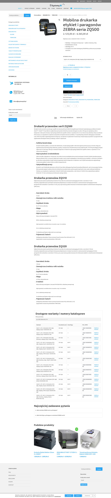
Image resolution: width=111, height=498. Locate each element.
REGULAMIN (12, 478)
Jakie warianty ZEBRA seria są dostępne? (46, 410)
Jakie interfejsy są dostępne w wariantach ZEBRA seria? (50, 415)
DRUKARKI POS (12, 31)
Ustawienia (87, 495)
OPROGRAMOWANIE (14, 66)
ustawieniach (58, 496)
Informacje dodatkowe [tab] (66, 117)
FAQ (10, 472)
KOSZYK (11, 481)
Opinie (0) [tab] (79, 117)
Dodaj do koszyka (72, 80)
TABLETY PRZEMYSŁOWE (15, 51)
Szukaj (27, 15)
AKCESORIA (11, 70)
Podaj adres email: (13, 112)
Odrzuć (78, 495)
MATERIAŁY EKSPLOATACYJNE (16, 63)
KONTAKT (11, 485)
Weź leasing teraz (72, 91)
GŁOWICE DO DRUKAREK (15, 54)
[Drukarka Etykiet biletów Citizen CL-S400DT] (45, 439)
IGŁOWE (12, 34)
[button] (59, 20)
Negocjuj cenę (68, 86)
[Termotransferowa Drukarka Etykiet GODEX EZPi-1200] (90, 439)
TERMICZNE (13, 37)
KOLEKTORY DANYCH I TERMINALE (17, 44)
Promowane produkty (73, 102)
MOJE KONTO (12, 475)
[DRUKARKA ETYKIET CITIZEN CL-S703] (68, 439)
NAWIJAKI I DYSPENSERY (15, 57)
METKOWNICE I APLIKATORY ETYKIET (18, 60)
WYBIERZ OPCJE (67, 56)
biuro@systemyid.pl (79, 95)
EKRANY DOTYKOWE (14, 47)
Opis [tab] (55, 117)
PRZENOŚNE (90, 99)
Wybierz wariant (96, 328)
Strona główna (37, 15)
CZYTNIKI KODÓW (13, 41)
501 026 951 (70, 95)
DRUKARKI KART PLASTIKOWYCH (17, 28)
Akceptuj (69, 495)
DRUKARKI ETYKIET (13, 25)
